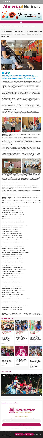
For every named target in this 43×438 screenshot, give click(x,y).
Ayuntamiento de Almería (6, 331)
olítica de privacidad (23, 428)
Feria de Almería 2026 (5, 332)
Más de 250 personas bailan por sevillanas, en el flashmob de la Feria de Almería (7, 351)
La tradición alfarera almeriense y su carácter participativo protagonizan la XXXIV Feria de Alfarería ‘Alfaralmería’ (21, 325)
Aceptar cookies (19, 434)
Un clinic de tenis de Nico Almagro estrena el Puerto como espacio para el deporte (32, 313)
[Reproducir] (2, 395)
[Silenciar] (38, 395)
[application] (21, 385)
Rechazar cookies (29, 434)
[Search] (41, 2)
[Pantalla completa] (40, 395)
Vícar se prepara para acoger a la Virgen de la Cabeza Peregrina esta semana (21, 351)
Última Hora (4, 333)
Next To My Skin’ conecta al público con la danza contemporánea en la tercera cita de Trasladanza (11, 313)
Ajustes (37, 434)
